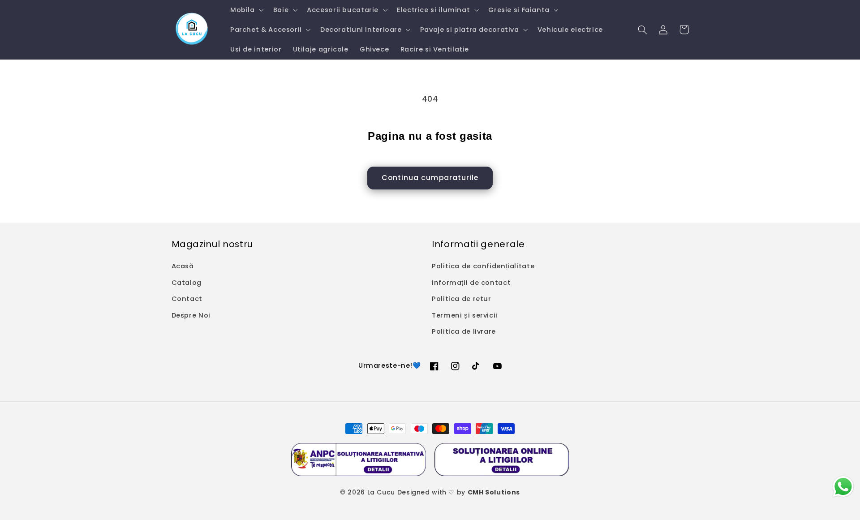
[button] (245, 10)
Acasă (183, 266)
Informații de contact (471, 282)
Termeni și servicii (465, 315)
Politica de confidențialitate (483, 266)
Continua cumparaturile (430, 177)
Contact (187, 298)
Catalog (187, 282)
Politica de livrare (464, 331)
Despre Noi (191, 315)
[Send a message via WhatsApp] (843, 486)
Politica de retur (461, 298)
